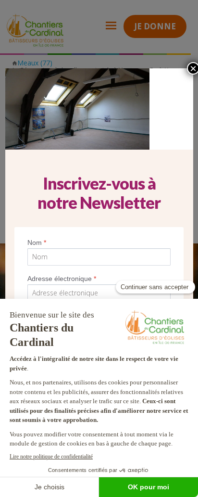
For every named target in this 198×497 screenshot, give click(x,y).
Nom (36, 242)
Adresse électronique (61, 278)
